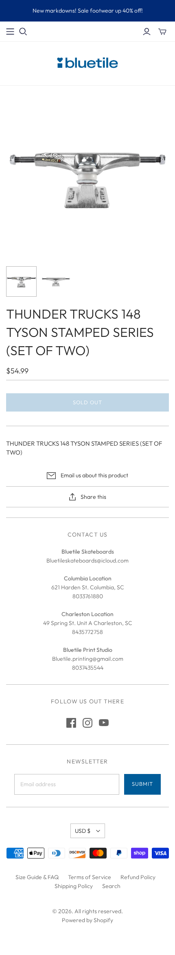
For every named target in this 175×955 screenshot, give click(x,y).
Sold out (87, 402)
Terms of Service (89, 877)
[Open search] (23, 32)
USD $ (82, 830)
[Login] (146, 31)
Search (111, 886)
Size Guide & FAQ (37, 877)
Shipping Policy (74, 886)
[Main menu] (10, 32)
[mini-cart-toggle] (162, 31)
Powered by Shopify (87, 920)
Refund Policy (137, 877)
